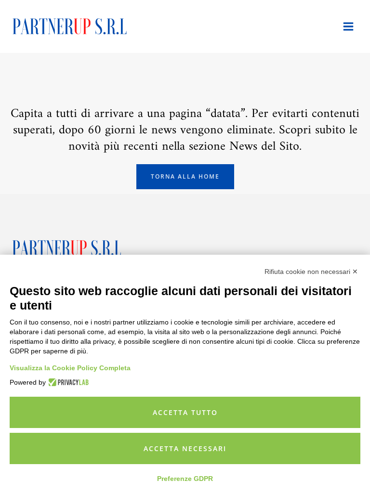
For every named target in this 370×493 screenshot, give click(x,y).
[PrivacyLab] (67, 382)
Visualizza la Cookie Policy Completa (70, 368)
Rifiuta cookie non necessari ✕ (311, 271)
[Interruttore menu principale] (349, 26)
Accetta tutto (185, 412)
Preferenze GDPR (185, 478)
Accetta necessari (185, 448)
